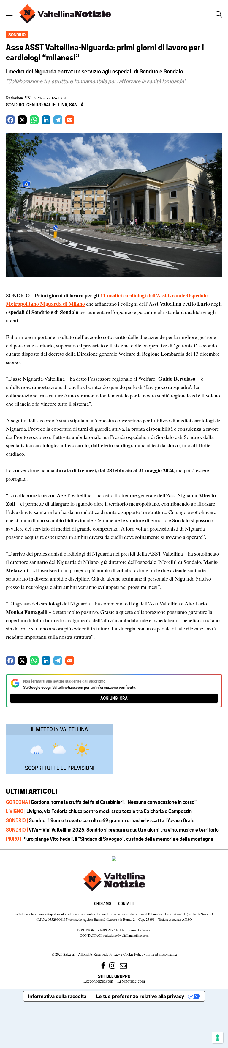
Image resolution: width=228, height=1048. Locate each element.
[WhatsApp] (34, 119)
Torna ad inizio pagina (161, 954)
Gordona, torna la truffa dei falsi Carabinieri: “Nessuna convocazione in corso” (101, 802)
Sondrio (15, 105)
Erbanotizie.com (131, 981)
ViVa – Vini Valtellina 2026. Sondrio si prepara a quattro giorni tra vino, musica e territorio (112, 830)
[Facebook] (10, 119)
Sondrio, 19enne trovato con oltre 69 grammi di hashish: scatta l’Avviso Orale (100, 820)
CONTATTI (126, 903)
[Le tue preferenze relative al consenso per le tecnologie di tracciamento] (217, 1037)
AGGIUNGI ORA (114, 698)
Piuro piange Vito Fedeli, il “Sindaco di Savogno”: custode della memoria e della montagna (109, 839)
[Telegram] (57, 119)
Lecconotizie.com (98, 981)
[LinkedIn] (46, 119)
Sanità (76, 105)
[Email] (69, 119)
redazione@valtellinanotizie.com (125, 935)
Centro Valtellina (46, 105)
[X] (22, 119)
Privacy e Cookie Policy (126, 954)
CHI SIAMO (102, 903)
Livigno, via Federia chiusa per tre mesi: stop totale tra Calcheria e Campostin (99, 811)
